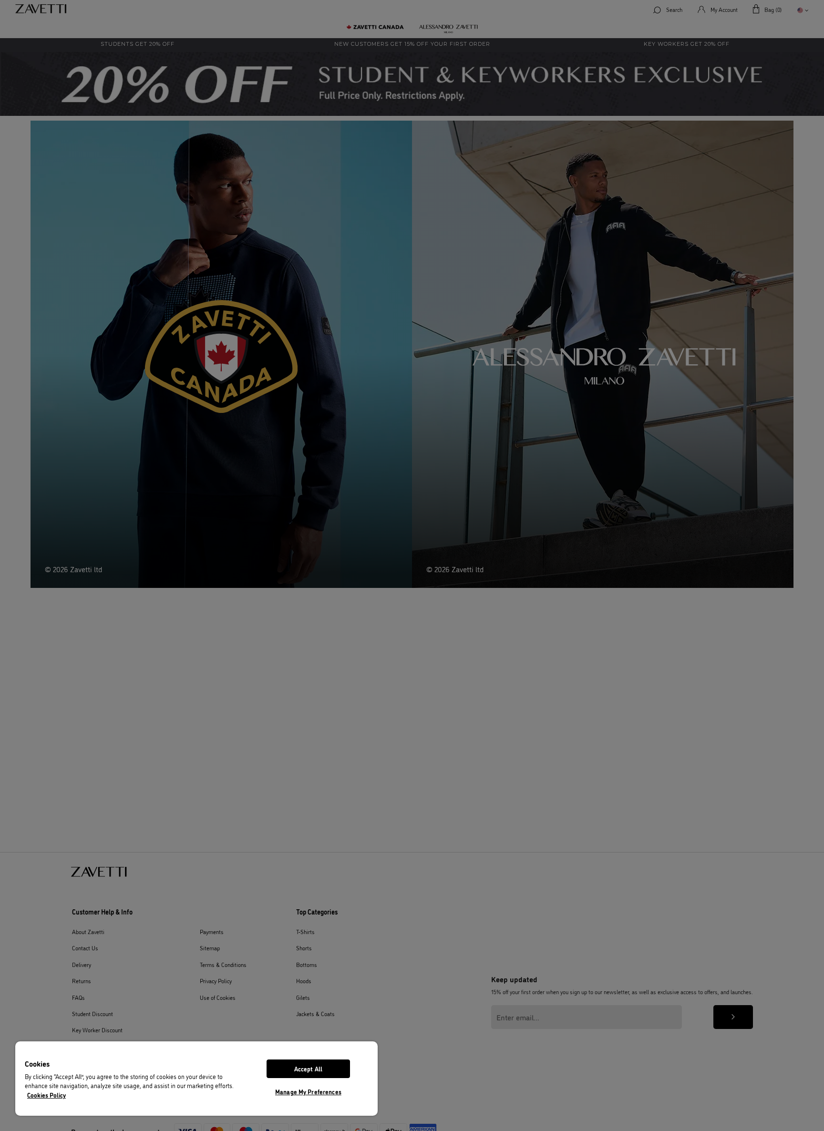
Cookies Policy (46, 1094)
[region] (196, 1078)
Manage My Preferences (308, 1091)
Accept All (308, 1068)
